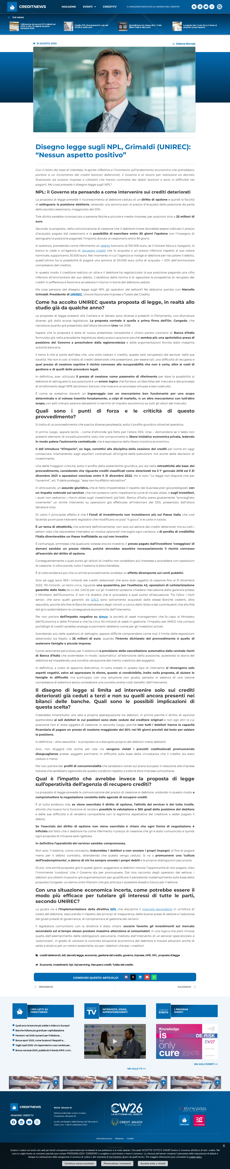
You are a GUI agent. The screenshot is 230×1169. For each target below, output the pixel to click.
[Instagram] (211, 6)
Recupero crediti (101, 964)
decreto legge (75, 955)
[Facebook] (194, 6)
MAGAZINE (69, 6)
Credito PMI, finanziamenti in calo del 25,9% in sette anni (37, 26)
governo (128, 955)
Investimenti (60, 964)
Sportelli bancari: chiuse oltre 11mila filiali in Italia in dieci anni (91, 26)
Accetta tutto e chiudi (152, 1163)
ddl (63, 955)
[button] (219, 6)
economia (91, 955)
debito (105, 245)
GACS (95, 599)
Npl (71, 964)
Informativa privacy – (105, 1139)
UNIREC (76, 294)
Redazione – (121, 1139)
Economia (46, 964)
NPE (148, 955)
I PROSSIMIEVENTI (181, 1010)
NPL (113, 909)
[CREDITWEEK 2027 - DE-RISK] (187, 1041)
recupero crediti (94, 250)
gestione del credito (110, 955)
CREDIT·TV (28, 1115)
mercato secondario (157, 909)
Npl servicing (82, 964)
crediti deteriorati (50, 955)
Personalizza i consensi (117, 1163)
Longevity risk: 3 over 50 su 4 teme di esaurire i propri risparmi (145, 26)
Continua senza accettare (79, 1163)
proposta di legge (169, 955)
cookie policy (195, 1157)
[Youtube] (205, 6)
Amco (103, 616)
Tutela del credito (122, 964)
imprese (139, 955)
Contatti (130, 1139)
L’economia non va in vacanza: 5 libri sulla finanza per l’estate (199, 26)
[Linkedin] (200, 6)
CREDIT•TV (110, 6)
